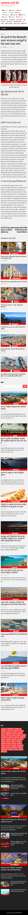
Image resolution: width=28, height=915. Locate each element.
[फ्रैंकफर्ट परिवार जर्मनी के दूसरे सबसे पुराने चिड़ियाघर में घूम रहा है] (5, 833)
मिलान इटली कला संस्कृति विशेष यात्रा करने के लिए (14, 282)
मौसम (9, 743)
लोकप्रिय (20, 745)
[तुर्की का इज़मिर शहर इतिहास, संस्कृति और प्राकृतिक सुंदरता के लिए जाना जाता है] (5, 785)
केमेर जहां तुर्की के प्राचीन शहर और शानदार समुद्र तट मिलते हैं (12, 571)
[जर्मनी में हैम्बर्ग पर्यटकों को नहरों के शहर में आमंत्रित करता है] (14, 811)
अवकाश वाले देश (10, 3)
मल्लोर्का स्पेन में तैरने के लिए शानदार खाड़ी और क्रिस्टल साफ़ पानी (18, 890)
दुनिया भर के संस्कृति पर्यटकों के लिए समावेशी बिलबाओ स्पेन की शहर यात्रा (18, 883)
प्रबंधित (9, 739)
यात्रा (19, 743)
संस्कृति (14, 747)
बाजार (8, 741)
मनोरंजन (19, 741)
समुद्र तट (4, 749)
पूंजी (3, 739)
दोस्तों (19, 735)
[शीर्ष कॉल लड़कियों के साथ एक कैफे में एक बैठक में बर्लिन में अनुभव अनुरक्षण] (5, 842)
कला (10, 731)
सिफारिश (4, 751)
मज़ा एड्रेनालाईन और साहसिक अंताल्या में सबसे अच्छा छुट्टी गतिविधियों (14, 667)
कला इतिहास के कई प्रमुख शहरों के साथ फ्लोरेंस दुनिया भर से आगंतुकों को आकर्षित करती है (13, 375)
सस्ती (21, 749)
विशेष (3, 747)
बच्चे (3, 741)
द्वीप (23, 735)
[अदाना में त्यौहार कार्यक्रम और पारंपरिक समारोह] (14, 762)
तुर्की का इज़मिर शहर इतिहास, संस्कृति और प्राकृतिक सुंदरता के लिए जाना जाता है (13, 441)
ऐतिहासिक (18, 728)
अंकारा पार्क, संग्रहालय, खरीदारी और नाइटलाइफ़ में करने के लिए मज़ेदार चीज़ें (13, 603)
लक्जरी (14, 745)
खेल (15, 733)
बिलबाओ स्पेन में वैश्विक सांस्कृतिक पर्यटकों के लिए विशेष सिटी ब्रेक (11, 869)
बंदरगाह (20, 739)
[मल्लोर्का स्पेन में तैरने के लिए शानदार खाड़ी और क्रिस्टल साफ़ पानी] (5, 890)
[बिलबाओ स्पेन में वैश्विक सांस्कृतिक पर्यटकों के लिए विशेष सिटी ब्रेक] (14, 859)
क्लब (3, 733)
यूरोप (3, 745)
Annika (4, 47)
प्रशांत (14, 739)
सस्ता (16, 749)
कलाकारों (15, 731)
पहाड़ (17, 737)
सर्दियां (10, 749)
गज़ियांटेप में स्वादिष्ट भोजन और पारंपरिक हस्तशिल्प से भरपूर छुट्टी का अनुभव (13, 505)
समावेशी (20, 747)
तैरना (3, 735)
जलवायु (20, 733)
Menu (4, 28)
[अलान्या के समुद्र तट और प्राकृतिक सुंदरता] (5, 793)
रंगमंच (8, 745)
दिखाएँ (8, 735)
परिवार (11, 737)
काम (21, 731)
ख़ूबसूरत (8, 733)
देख (13, 735)
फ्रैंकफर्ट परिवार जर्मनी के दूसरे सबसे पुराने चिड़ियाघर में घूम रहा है (18, 834)
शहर (8, 747)
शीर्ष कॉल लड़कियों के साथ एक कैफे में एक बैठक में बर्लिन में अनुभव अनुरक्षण (18, 843)
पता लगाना (4, 737)
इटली (2, 34)
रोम (4, 34)
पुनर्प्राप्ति (22, 737)
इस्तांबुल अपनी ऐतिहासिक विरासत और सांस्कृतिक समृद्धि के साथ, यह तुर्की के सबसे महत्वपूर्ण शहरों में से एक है (13, 538)
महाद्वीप (4, 743)
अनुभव (4, 728)
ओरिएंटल (4, 731)
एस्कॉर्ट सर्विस (10, 728)
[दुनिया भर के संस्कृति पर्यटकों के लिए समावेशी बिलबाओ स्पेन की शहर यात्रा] (5, 882)
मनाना (13, 741)
